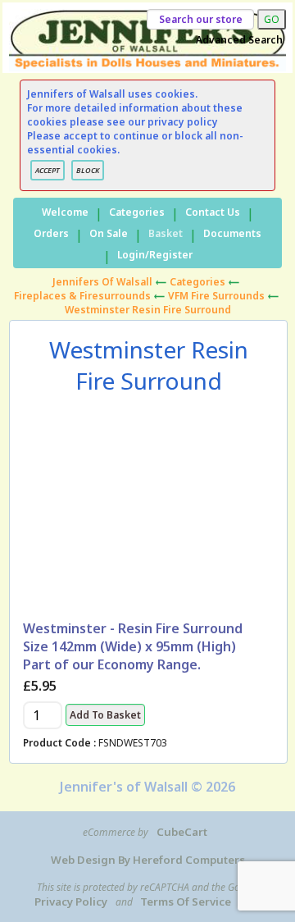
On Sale (108, 233)
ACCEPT (47, 170)
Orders (51, 233)
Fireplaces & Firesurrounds (82, 296)
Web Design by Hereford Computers (148, 859)
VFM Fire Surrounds (216, 296)
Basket (165, 233)
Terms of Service (185, 901)
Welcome (65, 212)
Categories (137, 212)
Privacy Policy (70, 901)
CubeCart (182, 831)
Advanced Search (239, 40)
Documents (232, 233)
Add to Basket (105, 715)
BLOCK (87, 170)
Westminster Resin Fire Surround (148, 310)
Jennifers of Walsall (102, 282)
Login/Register (155, 255)
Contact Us (212, 212)
